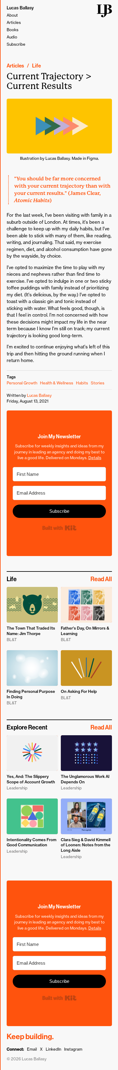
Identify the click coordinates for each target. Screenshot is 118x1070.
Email (32, 1049)
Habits (82, 382)
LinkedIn (53, 1049)
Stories (97, 382)
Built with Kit (59, 528)
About (12, 15)
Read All (101, 579)
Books (12, 29)
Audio (12, 37)
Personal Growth (22, 382)
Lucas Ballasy (20, 8)
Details (94, 457)
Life (36, 66)
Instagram (73, 1049)
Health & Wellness (56, 382)
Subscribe (16, 44)
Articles (14, 22)
